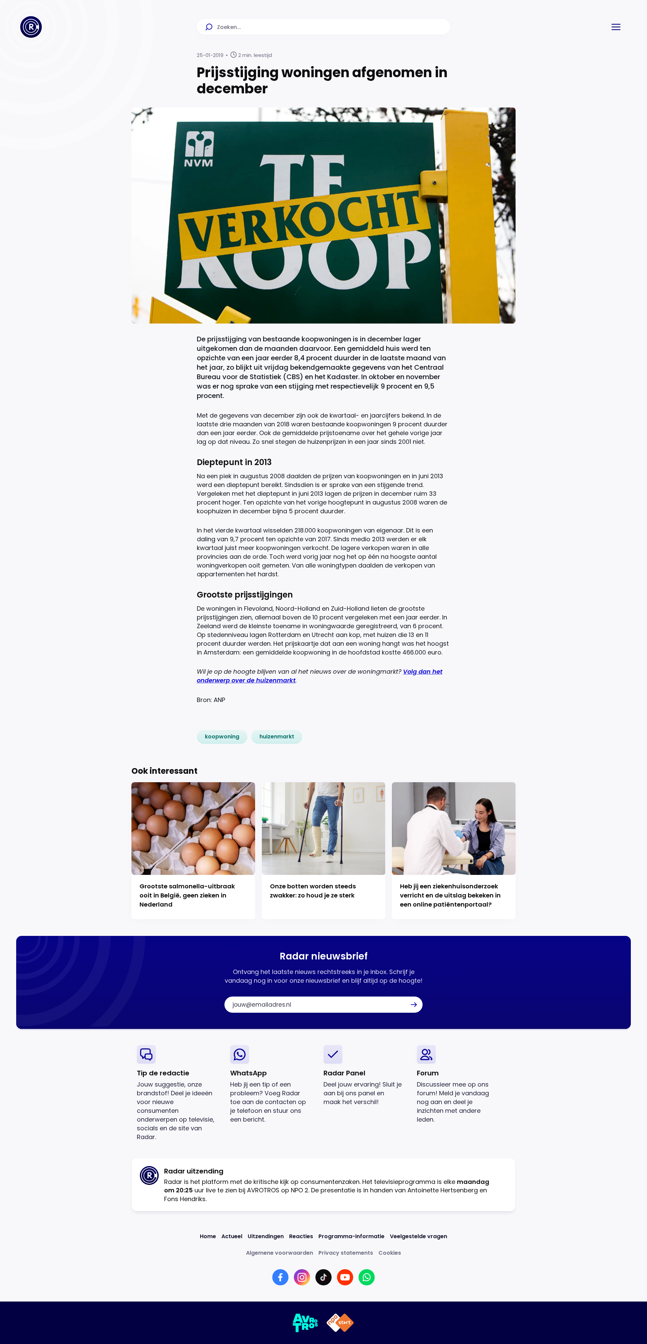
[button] (616, 27)
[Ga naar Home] (31, 27)
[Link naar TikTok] (323, 1277)
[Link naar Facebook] (280, 1277)
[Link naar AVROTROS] (305, 1322)
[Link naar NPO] (340, 1322)
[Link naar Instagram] (302, 1277)
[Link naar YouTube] (345, 1277)
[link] (222, 736)
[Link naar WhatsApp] (367, 1277)
